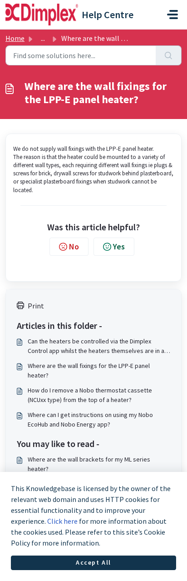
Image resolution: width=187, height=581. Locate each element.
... (43, 38)
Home (15, 38)
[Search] (169, 55)
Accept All (93, 562)
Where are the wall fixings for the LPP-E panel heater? (89, 370)
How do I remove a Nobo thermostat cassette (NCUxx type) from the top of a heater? (90, 395)
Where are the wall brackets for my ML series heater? (89, 464)
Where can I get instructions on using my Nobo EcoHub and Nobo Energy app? (90, 419)
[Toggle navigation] (172, 14)
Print (36, 305)
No (74, 246)
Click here (62, 521)
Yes (119, 246)
